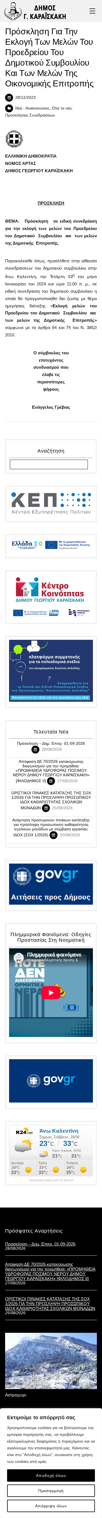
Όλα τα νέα (61, 108)
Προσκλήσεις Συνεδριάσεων (30, 115)
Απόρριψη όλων (51, 1506)
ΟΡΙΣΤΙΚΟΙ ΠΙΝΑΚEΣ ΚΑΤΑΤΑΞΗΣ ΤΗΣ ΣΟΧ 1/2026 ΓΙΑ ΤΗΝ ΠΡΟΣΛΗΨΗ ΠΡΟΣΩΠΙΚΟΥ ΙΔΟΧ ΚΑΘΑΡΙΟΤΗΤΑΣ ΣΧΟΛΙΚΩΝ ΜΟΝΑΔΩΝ (51, 800)
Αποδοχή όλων (51, 1475)
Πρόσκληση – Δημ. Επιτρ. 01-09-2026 (51, 743)
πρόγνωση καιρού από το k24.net (52, 1180)
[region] (51, 1463)
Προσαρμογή (51, 1490)
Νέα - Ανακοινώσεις (32, 108)
